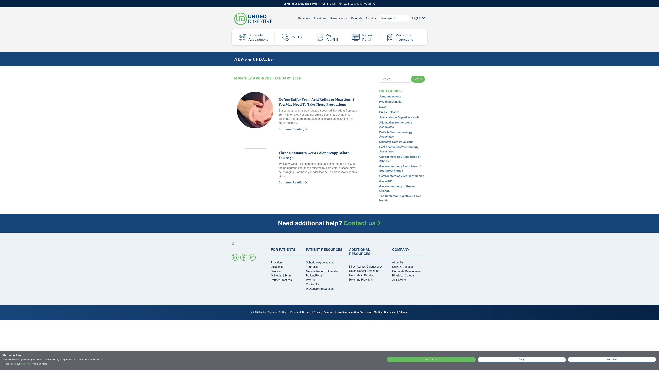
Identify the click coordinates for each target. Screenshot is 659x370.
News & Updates (402, 266)
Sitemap (403, 312)
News (382, 107)
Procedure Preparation (320, 288)
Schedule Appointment (258, 37)
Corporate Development (406, 271)
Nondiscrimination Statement (354, 312)
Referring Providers (361, 279)
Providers (304, 18)
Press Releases (389, 112)
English (416, 18)
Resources (337, 18)
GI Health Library (281, 275)
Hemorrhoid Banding (361, 275)
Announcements (390, 96)
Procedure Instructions (404, 37)
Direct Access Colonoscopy (366, 266)
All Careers (399, 280)
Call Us (296, 37)
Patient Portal (367, 37)
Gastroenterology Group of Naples (401, 176)
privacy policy (27, 364)
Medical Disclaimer (385, 312)
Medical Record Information (322, 271)
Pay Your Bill (332, 37)
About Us (397, 262)
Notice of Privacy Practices (318, 312)
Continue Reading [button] (292, 129)
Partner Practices (281, 280)
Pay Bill (310, 280)
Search (418, 79)
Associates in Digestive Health (399, 117)
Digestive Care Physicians (396, 141)
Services (276, 271)
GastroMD (385, 181)
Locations (320, 18)
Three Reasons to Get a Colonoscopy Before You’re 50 (314, 155)
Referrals (356, 18)
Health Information (391, 101)
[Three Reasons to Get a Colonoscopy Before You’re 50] (255, 163)
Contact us (360, 223)
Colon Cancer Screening (364, 270)
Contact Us (313, 284)
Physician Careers (403, 275)
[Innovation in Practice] (253, 19)
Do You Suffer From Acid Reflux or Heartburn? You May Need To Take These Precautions (316, 102)
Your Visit (312, 266)
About (369, 18)
